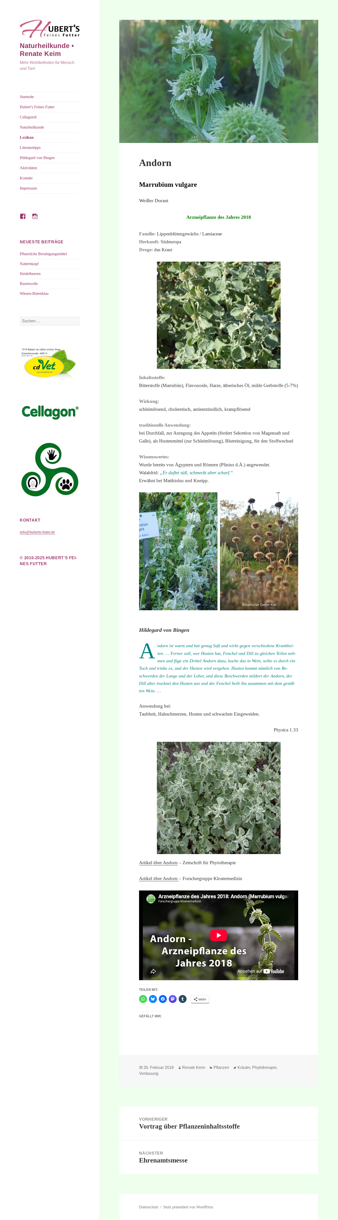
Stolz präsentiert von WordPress (188, 1207)
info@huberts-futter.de (37, 532)
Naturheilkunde (32, 127)
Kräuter (244, 1067)
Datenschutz (148, 1207)
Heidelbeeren (30, 274)
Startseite (27, 97)
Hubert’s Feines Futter (37, 107)
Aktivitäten (28, 168)
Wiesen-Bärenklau (34, 293)
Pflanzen (221, 1067)
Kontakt (26, 178)
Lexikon (27, 137)
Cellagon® (28, 117)
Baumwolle (29, 283)
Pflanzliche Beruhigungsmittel (43, 254)
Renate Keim (193, 1067)
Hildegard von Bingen (37, 158)
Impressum (28, 188)
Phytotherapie (264, 1067)
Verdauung (148, 1073)
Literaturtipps (30, 147)
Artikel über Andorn (158, 862)
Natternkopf (29, 264)
